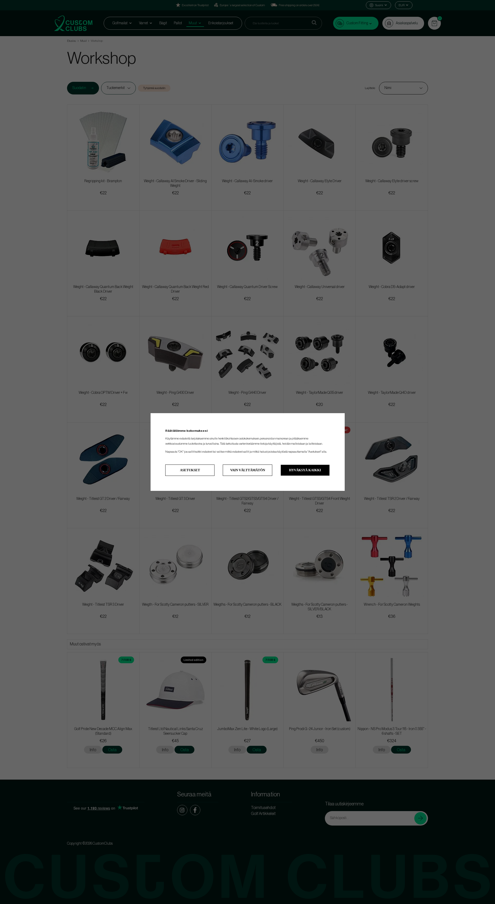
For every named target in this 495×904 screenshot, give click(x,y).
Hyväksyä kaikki (305, 470)
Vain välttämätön (247, 470)
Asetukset (190, 470)
